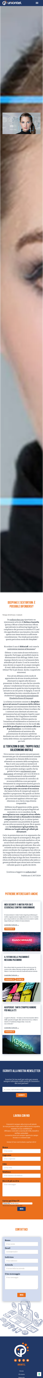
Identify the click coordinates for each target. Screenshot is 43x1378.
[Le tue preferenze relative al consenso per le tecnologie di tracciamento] (39, 1374)
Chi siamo (21, 1374)
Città (4, 1164)
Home (21, 1371)
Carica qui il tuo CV (10, 1201)
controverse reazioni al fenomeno (21, 649)
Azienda (9, 1265)
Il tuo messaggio (12, 1274)
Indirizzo (9, 1257)
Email (7, 1248)
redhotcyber (30, 872)
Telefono (6, 1172)
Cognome (6, 1155)
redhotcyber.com (17, 620)
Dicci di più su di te (10, 1181)
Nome (5, 1147)
